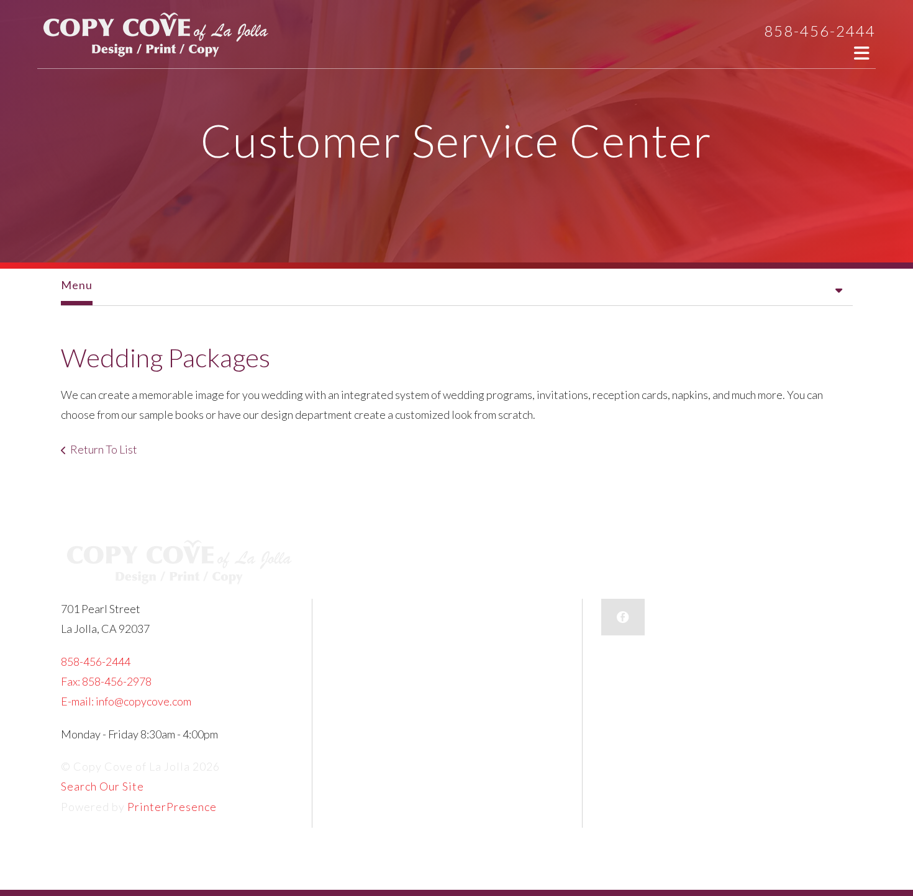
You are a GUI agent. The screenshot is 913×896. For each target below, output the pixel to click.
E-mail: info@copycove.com (126, 701)
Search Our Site (102, 786)
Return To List (103, 449)
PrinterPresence (172, 806)
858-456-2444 (820, 31)
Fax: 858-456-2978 (106, 681)
